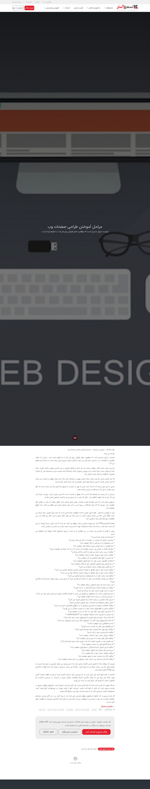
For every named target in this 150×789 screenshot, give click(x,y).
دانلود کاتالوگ (48, 731)
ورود (19, 2)
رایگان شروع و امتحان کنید (96, 731)
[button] (46, 2)
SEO (100, 710)
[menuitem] (108, 8)
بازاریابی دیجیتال (98, 449)
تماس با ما (29, 2)
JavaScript (108, 710)
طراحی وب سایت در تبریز (56, 710)
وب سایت (42, 710)
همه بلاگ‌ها (111, 449)
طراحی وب (69, 710)
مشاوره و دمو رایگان (70, 731)
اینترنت (94, 710)
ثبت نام (14, 2)
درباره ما (37, 2)
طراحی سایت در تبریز (82, 710)
